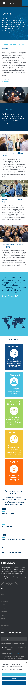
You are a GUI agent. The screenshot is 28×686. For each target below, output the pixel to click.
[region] (14, 673)
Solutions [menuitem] (4, 604)
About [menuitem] (3, 608)
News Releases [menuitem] (6, 625)
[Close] (26, 662)
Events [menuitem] (4, 618)
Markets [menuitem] (4, 598)
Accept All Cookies (14, 683)
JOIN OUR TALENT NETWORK (12, 306)
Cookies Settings (14, 674)
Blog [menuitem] (3, 594)
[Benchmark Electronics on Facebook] (6, 583)
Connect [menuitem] (4, 615)
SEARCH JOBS (7, 81)
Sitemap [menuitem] (4, 628)
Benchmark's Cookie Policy (17, 671)
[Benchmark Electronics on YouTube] (16, 583)
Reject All (14, 678)
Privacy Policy (15, 653)
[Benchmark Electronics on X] (9, 583)
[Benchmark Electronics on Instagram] (12, 583)
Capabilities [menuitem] (5, 601)
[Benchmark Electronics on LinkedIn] (2, 583)
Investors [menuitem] (4, 611)
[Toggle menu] (25, 3)
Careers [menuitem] (4, 622)
